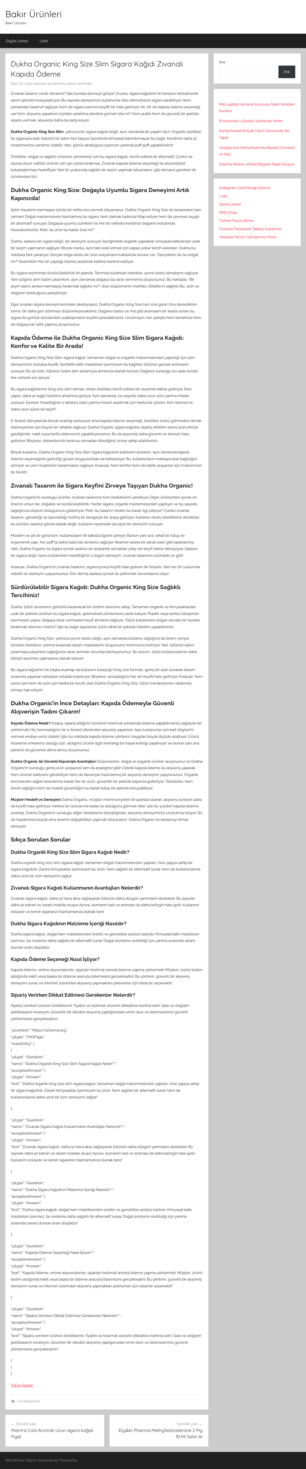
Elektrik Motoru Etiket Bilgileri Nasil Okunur (257, 164)
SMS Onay (228, 212)
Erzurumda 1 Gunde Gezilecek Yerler (251, 121)
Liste (44, 40)
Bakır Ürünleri (33, 14)
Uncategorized (28, 1401)
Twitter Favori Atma (236, 220)
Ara (222, 62)
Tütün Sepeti (22, 1385)
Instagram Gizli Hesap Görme (244, 188)
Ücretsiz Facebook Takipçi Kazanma (250, 229)
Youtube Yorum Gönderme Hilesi (247, 237)
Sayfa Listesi (17, 40)
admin (71, 84)
